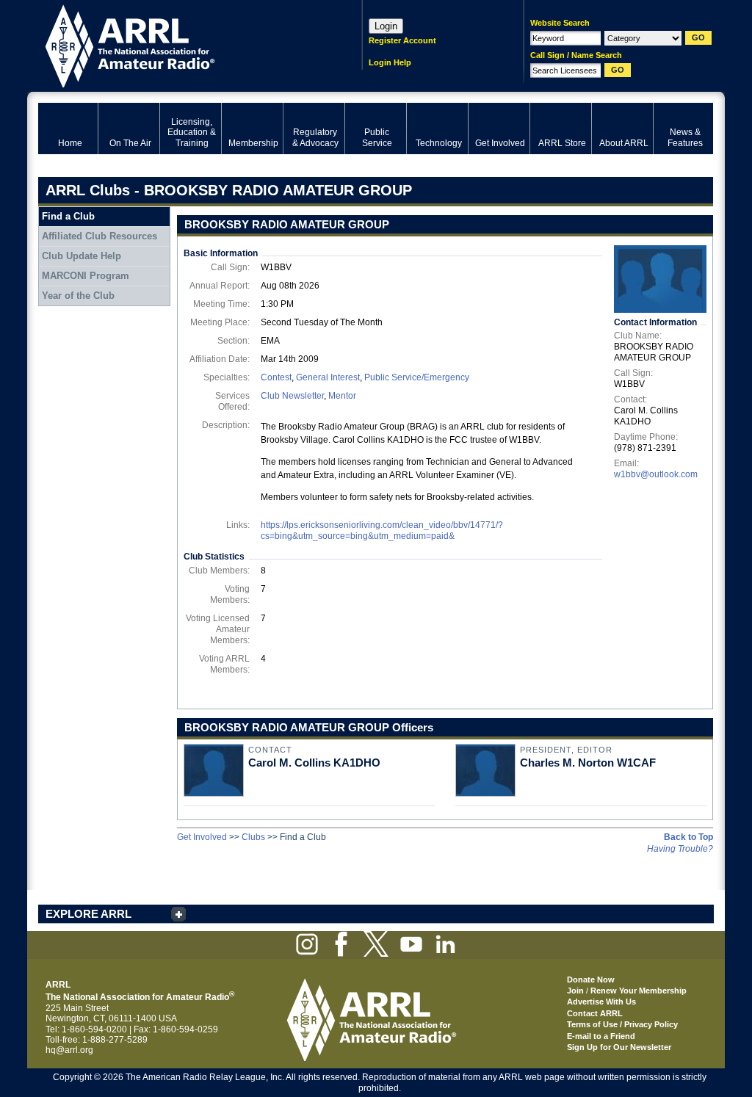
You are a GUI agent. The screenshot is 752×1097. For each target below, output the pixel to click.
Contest (276, 377)
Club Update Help (81, 255)
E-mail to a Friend (601, 1036)
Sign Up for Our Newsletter (619, 1047)
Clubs (253, 837)
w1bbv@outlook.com (656, 474)
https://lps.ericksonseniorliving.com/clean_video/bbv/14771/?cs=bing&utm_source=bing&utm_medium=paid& (382, 530)
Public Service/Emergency (416, 377)
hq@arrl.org (69, 1050)
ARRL (181, 44)
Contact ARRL (595, 1013)
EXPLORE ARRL (88, 914)
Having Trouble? (680, 849)
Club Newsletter (292, 396)
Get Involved (202, 837)
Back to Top (688, 837)
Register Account (402, 40)
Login (386, 26)
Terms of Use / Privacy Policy (622, 1024)
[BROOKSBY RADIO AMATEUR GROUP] (660, 279)
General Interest (328, 377)
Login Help (390, 62)
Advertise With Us (601, 1001)
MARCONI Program (85, 275)
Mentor (342, 396)
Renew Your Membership (638, 990)
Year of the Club (78, 295)
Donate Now (591, 979)
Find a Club (68, 216)
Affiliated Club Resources (99, 236)
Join (575, 990)
